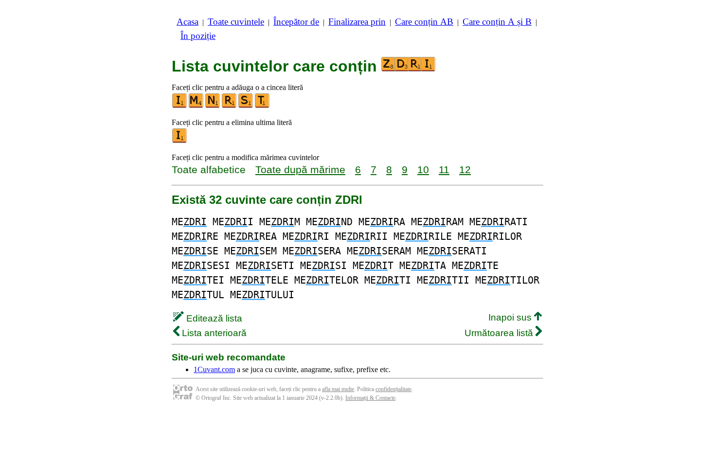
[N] (213, 106)
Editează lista (213, 318)
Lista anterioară (213, 333)
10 (423, 169)
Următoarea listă (500, 333)
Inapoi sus (511, 317)
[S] (246, 106)
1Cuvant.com (214, 369)
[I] (180, 106)
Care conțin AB (424, 22)
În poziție (197, 36)
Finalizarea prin (357, 22)
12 (465, 169)
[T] (262, 106)
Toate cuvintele (236, 22)
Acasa (187, 22)
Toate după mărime (300, 169)
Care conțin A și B (497, 22)
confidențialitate (393, 389)
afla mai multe (338, 389)
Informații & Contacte (370, 397)
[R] (229, 106)
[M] (196, 106)
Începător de (296, 22)
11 (444, 169)
